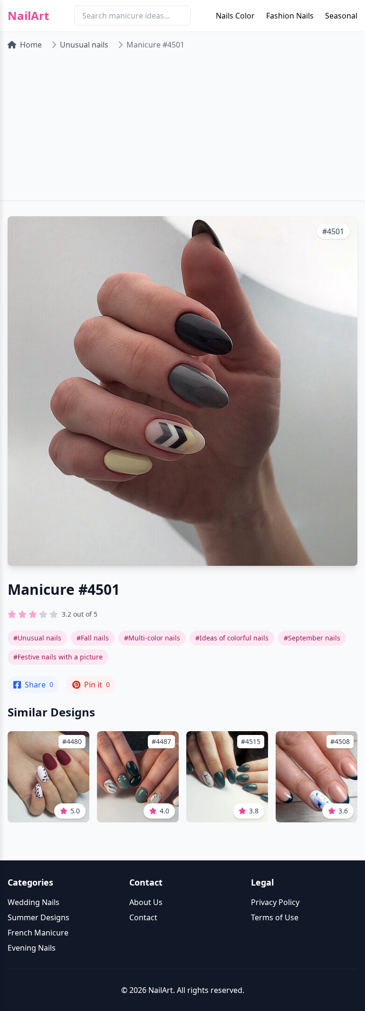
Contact (143, 917)
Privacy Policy (275, 902)
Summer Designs (38, 917)
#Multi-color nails (152, 637)
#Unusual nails (37, 637)
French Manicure (38, 932)
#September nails (312, 637)
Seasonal (341, 15)
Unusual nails (84, 44)
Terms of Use (274, 917)
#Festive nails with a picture (58, 656)
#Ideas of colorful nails (232, 637)
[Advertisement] (182, 129)
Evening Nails (32, 948)
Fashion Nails (290, 15)
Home (31, 44)
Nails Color (235, 15)
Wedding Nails (33, 902)
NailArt (28, 15)
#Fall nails (93, 637)
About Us (146, 902)
